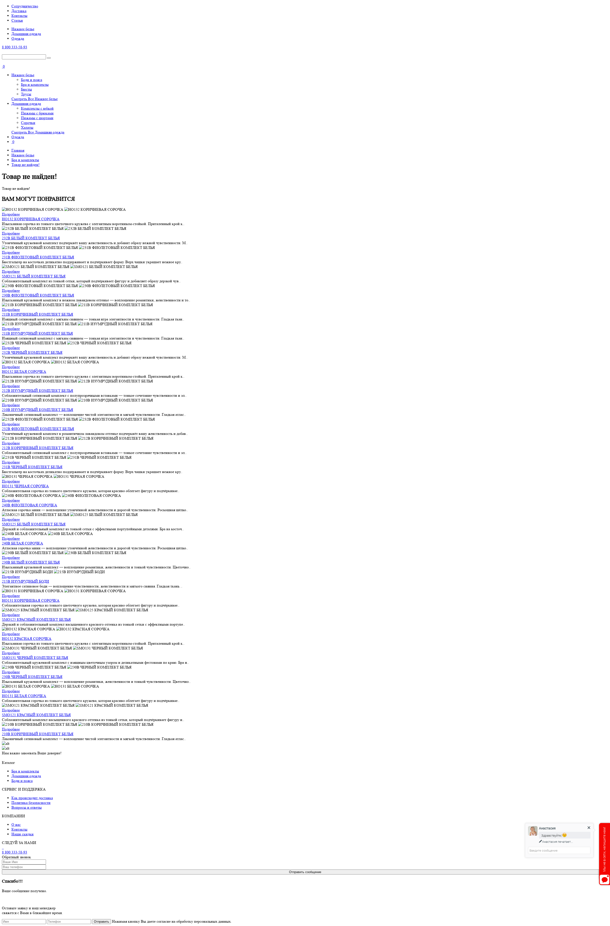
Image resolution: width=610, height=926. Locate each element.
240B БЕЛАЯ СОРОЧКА (22, 543)
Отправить (101, 921)
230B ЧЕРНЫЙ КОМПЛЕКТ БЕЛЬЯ (32, 676)
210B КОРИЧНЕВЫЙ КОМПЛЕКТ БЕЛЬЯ (37, 734)
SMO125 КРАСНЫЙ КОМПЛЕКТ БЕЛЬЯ (36, 619)
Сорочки (28, 122)
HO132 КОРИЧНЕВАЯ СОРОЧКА (31, 219)
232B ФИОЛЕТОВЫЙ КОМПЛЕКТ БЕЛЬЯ (38, 429)
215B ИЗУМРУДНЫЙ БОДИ (25, 581)
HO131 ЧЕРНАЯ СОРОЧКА (25, 486)
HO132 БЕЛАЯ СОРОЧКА (24, 371)
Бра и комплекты (35, 84)
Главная (17, 150)
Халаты (27, 127)
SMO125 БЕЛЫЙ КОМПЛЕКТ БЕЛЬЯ (34, 524)
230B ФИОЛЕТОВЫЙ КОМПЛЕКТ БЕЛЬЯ (38, 295)
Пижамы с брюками (37, 113)
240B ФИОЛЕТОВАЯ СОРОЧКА (29, 505)
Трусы (26, 94)
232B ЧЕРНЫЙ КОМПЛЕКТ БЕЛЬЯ (32, 352)
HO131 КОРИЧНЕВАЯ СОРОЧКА (31, 600)
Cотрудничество (24, 6)
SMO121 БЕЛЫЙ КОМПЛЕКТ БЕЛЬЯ (34, 276)
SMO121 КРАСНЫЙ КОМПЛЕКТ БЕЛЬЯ (36, 715)
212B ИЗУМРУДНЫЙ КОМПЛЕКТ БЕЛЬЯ (37, 390)
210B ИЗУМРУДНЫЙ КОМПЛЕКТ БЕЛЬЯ (37, 409)
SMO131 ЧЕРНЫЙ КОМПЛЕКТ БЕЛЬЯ (35, 657)
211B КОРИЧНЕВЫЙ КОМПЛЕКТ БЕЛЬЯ (37, 314)
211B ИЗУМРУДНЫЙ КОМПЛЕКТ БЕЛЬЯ (37, 333)
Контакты (19, 15)
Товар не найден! (25, 164)
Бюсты (26, 89)
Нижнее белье (22, 29)
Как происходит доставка (32, 798)
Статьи (17, 20)
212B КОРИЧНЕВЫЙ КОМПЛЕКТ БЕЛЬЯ (37, 448)
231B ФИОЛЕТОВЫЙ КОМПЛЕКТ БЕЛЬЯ (38, 257)
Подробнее (11, 214)
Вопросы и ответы (26, 807)
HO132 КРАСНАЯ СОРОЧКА (26, 638)
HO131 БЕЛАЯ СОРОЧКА (24, 696)
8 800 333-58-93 (14, 47)
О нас (16, 824)
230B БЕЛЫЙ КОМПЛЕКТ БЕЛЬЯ (31, 562)
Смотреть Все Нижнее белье (34, 99)
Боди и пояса (31, 79)
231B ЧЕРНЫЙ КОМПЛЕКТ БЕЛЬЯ (32, 467)
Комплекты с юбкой (37, 108)
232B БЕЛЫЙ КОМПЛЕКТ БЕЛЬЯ (31, 238)
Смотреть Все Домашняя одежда (37, 132)
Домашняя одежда (26, 33)
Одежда (17, 38)
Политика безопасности (31, 802)
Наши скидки (22, 834)
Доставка (18, 11)
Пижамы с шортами (37, 118)
